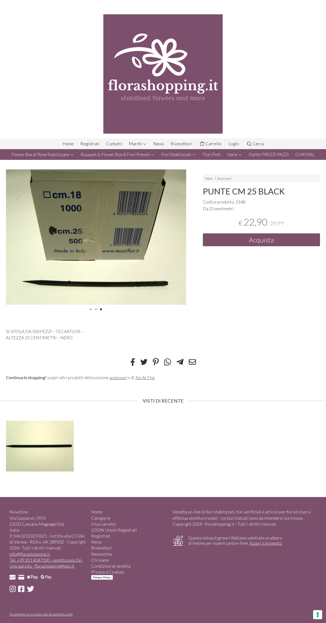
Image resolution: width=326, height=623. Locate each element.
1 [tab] (91, 308)
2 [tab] (96, 308)
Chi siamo (100, 560)
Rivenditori (181, 143)
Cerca (258, 143)
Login (234, 143)
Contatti (114, 143)
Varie (232, 154)
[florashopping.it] (163, 69)
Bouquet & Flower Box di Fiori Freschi (116, 154)
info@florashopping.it (30, 554)
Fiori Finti (212, 154)
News (158, 143)
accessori (118, 377)
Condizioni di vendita (110, 566)
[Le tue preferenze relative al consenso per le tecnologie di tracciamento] (317, 614)
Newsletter (102, 554)
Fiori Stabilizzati (176, 154)
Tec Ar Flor (145, 377)
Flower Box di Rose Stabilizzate (40, 154)
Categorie (100, 518)
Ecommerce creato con (41, 614)
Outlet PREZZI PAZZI (269, 154)
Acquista (261, 240)
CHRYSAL (305, 154)
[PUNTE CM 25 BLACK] (96, 237)
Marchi (136, 143)
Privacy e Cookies (107, 572)
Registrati (90, 143)
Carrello (213, 143)
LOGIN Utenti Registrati (114, 530)
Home (68, 143)
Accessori (224, 178)
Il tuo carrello (103, 524)
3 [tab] (101, 308)
